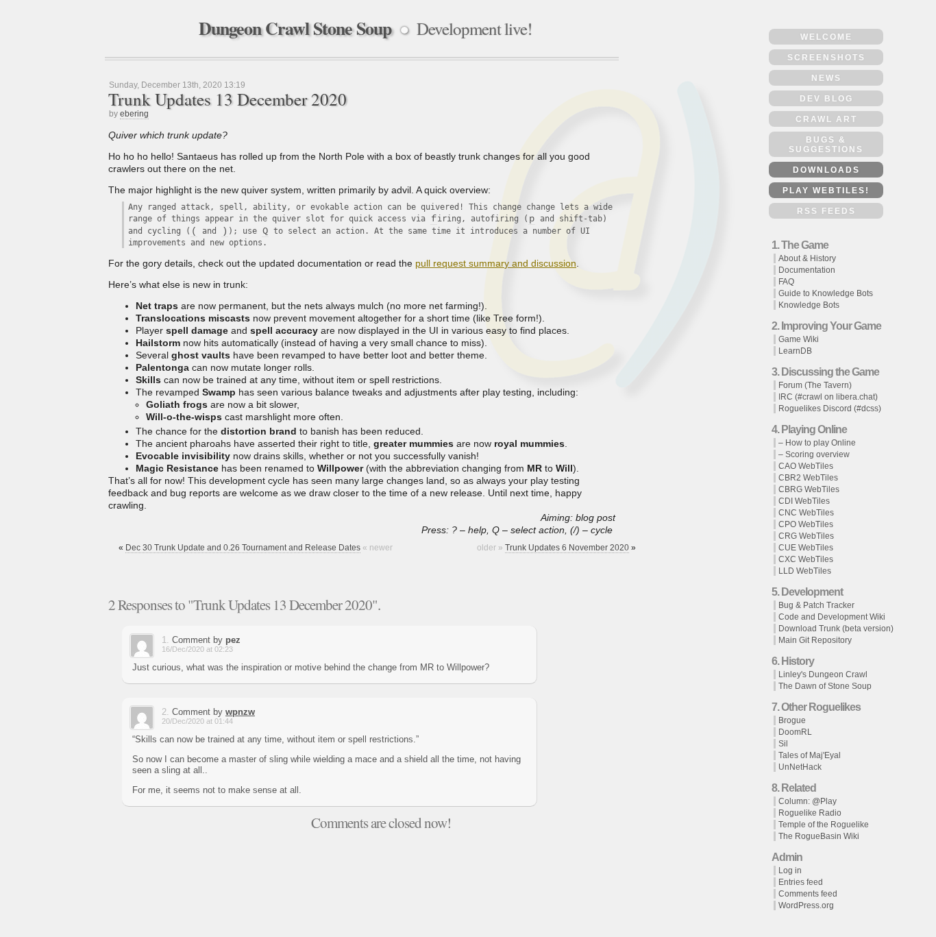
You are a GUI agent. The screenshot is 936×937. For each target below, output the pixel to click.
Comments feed (807, 894)
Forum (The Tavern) (815, 385)
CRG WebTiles (806, 536)
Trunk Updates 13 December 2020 (227, 99)
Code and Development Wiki (831, 617)
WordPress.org (806, 905)
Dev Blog (826, 99)
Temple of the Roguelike (823, 824)
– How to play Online (817, 443)
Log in (790, 870)
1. (165, 640)
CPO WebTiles (805, 524)
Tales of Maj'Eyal (809, 755)
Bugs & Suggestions (826, 144)
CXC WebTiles (805, 559)
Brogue (792, 720)
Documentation (806, 270)
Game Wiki (798, 339)
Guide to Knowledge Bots (825, 293)
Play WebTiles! (826, 190)
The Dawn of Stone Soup (825, 686)
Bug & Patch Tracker (816, 605)
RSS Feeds (826, 211)
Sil (783, 744)
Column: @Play (807, 801)
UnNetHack (800, 767)
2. (165, 712)
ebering (134, 114)
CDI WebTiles (804, 501)
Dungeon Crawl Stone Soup (295, 28)
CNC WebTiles (806, 513)
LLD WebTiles (804, 571)
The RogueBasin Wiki (818, 836)
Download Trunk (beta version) (836, 628)
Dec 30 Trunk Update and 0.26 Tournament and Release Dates (242, 547)
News (826, 78)
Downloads (826, 170)
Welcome (826, 37)
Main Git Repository (815, 640)
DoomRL (795, 732)
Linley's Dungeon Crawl (822, 674)
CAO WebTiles (805, 466)
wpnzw (240, 712)
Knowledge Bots (808, 305)
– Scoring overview (814, 454)
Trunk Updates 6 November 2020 (567, 547)
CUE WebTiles (805, 547)
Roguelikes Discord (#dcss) (829, 408)
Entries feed (800, 882)
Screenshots (826, 57)
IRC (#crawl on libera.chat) (828, 397)
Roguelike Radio (809, 813)
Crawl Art (826, 119)
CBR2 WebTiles (808, 478)
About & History (807, 258)
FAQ (786, 282)
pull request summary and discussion (495, 263)
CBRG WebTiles (808, 489)
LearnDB (795, 351)
